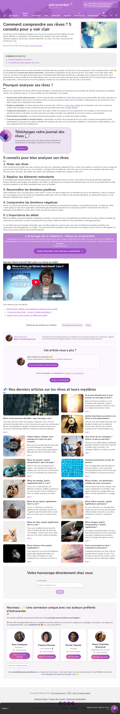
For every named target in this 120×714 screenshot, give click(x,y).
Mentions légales (41, 699)
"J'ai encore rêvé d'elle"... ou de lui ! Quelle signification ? (29, 312)
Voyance (67, 15)
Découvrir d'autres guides (18, 665)
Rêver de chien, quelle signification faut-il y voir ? (43, 523)
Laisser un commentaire (60, 380)
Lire (4, 432)
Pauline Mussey (46, 645)
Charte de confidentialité (76, 699)
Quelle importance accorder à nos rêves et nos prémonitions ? (100, 417)
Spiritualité (56, 15)
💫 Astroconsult (79, 14)
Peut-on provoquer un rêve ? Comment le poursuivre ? (98, 546)
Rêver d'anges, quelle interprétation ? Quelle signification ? (95, 524)
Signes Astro (25, 14)
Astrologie (36, 15)
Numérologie (93, 15)
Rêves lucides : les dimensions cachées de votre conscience (99, 481)
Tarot (46, 15)
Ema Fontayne (19, 644)
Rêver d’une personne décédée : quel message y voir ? (27, 418)
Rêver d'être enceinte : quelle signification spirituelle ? (98, 502)
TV (111, 15)
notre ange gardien (73, 105)
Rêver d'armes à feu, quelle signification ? (39, 546)
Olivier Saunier (73, 645)
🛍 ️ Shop (104, 14)
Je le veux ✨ (21, 148)
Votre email (42, 580)
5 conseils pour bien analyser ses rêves (23, 63)
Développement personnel (72, 325)
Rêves (88, 325)
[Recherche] (116, 15)
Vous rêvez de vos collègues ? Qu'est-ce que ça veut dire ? (98, 437)
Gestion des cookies (57, 699)
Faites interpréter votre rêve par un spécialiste (58, 251)
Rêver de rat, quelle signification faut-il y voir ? (41, 502)
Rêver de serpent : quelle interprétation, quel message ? (41, 461)
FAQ (69, 693)
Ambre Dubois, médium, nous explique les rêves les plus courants (32, 309)
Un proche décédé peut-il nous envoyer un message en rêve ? (99, 396)
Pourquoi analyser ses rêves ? (20, 60)
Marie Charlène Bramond (100, 645)
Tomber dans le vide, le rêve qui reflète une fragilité (27, 315)
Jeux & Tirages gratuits (81, 693)
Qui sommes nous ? (58, 693)
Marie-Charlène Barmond (33, 46)
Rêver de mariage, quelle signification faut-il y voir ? (39, 481)
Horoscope (13, 15)
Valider (60, 592)
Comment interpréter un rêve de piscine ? (99, 461)
